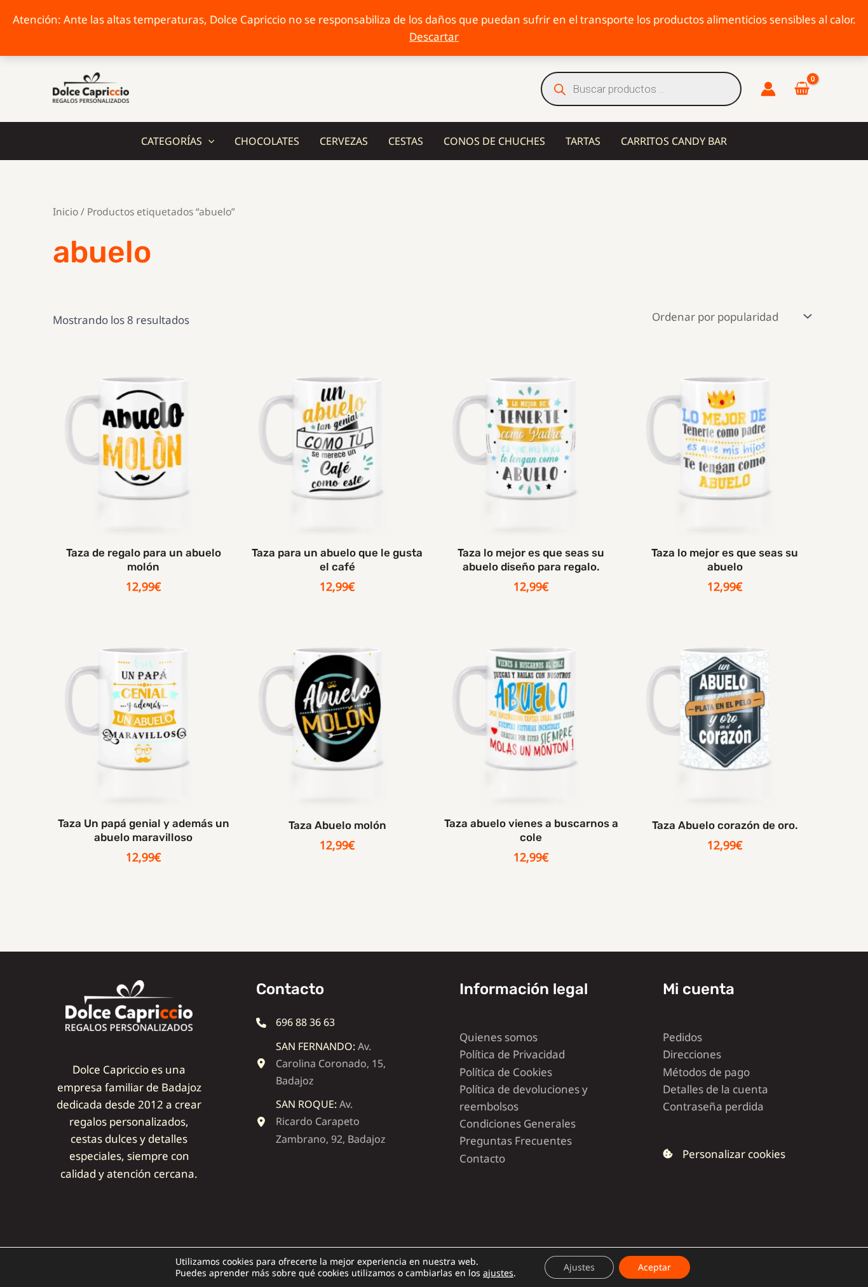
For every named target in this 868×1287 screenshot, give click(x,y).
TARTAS (583, 141)
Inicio (65, 212)
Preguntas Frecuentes (515, 1140)
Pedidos (682, 1037)
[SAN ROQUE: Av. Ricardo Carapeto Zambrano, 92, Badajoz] (323, 1122)
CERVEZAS (344, 141)
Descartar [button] (434, 36)
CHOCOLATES (266, 141)
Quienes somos (498, 1037)
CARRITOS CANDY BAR (674, 141)
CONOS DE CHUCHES (494, 141)
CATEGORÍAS (171, 141)
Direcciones (692, 1054)
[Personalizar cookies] (724, 1153)
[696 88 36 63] (295, 1022)
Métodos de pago (706, 1072)
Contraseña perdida (713, 1106)
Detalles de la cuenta (715, 1089)
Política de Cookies (505, 1072)
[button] (208, 141)
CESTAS (405, 141)
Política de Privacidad (512, 1054)
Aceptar (654, 1267)
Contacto (482, 1158)
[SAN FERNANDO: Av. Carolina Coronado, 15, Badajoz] (323, 1064)
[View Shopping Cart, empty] (802, 89)
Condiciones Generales (517, 1123)
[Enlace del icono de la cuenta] (768, 89)
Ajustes (579, 1267)
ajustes (498, 1273)
